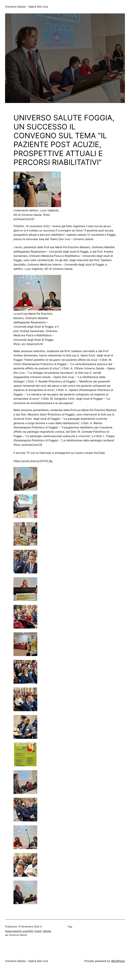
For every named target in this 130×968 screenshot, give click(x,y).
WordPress (118, 961)
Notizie (47, 931)
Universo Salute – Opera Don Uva (26, 6)
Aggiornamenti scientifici (19, 931)
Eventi (38, 931)
